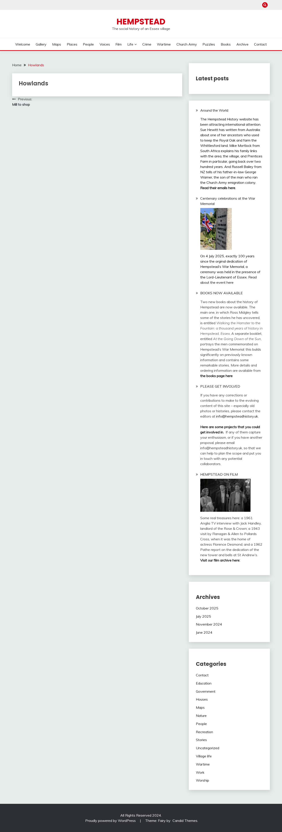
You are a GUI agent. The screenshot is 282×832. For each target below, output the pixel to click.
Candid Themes (185, 820)
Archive (242, 44)
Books (226, 44)
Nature (201, 715)
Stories (201, 740)
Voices (105, 44)
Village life (204, 756)
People (88, 44)
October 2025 (207, 608)
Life (130, 44)
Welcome (22, 44)
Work (200, 772)
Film (118, 44)
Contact (260, 44)
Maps (56, 44)
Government (205, 691)
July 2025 (203, 616)
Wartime (164, 44)
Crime (146, 44)
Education (204, 683)
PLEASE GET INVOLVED (220, 386)
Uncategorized (207, 748)
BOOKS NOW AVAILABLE (221, 293)
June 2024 (204, 632)
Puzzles (208, 44)
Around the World (214, 110)
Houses (202, 699)
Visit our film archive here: (220, 560)
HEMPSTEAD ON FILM (219, 474)
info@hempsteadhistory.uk (237, 416)
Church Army (186, 44)
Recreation (204, 732)
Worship (202, 780)
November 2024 (209, 624)
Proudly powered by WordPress (111, 820)
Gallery (41, 44)
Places (72, 44)
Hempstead (141, 21)
